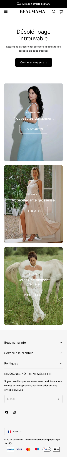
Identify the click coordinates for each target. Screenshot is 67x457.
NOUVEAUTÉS (33, 129)
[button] (6, 11)
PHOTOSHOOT (33, 295)
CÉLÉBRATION (33, 211)
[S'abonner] (58, 399)
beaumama (18, 439)
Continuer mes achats (33, 62)
